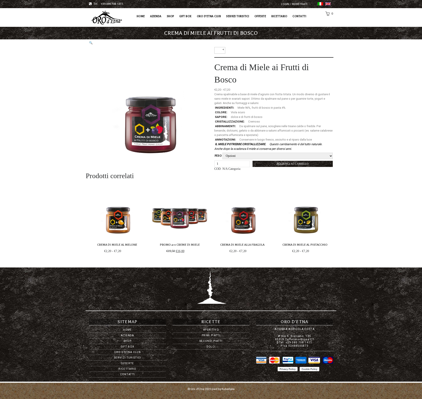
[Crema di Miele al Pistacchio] (305, 210)
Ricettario (279, 16)
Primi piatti (211, 335)
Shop (170, 16)
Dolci (211, 346)
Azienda (156, 16)
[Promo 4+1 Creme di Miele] (180, 210)
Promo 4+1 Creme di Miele (180, 244)
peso (218, 155)
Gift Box (185, 16)
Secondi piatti (211, 340)
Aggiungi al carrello (292, 163)
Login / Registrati (294, 4)
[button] (91, 42)
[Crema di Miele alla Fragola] (242, 210)
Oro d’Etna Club (209, 16)
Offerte (260, 16)
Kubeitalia (228, 389)
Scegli (126, 251)
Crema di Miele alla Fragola (242, 244)
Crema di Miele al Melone (117, 244)
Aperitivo (211, 329)
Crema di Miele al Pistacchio (304, 244)
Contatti (299, 16)
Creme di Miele (251, 168)
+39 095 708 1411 (112, 3)
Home (141, 16)
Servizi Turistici (237, 16)
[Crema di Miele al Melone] (117, 210)
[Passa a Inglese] (328, 3)
